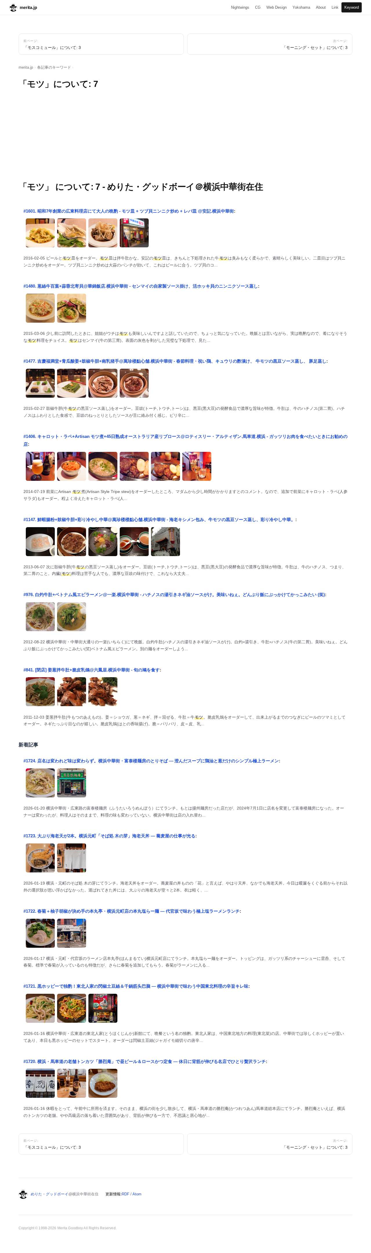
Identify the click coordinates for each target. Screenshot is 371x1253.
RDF (125, 1194)
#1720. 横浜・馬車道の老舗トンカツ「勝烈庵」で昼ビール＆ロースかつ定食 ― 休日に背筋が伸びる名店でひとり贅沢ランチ (144, 1061)
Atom (136, 1194)
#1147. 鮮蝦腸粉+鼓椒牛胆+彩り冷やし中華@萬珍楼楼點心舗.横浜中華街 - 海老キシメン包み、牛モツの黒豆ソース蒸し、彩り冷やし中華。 (159, 519)
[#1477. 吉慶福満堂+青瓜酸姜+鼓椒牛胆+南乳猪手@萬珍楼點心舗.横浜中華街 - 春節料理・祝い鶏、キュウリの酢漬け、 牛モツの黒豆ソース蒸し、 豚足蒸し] (40, 385)
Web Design (276, 7)
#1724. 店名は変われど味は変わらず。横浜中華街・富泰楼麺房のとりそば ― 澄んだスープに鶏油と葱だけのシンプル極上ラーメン (151, 760)
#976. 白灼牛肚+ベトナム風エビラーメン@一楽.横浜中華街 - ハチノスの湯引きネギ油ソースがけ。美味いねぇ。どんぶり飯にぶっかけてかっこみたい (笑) (174, 594)
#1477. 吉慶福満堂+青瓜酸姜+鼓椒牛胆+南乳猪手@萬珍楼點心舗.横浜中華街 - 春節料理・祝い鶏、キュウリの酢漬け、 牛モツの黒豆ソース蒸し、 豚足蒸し (174, 361)
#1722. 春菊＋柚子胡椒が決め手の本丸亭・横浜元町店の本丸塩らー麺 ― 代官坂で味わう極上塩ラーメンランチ (131, 911)
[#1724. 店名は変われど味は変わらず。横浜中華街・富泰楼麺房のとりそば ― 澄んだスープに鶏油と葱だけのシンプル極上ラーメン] (40, 784)
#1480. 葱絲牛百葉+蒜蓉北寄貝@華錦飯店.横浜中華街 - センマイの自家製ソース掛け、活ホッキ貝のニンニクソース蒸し (140, 286)
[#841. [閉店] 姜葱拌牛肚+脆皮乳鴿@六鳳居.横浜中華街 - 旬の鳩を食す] (40, 693)
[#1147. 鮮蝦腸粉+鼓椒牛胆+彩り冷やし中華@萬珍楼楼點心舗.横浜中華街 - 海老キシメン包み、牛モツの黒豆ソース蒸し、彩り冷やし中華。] (40, 543)
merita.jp (28, 7)
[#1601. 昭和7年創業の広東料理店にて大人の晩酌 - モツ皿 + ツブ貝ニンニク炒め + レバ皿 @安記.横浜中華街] (40, 234)
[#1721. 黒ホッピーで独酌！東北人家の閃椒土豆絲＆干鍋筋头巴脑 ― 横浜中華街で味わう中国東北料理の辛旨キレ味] (40, 1010)
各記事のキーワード (54, 67)
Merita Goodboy (70, 1228)
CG (258, 7)
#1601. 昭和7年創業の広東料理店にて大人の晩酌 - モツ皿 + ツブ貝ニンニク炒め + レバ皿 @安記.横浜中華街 (128, 211)
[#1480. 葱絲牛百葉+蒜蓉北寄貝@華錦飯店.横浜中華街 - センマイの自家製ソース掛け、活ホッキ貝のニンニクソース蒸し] (40, 310)
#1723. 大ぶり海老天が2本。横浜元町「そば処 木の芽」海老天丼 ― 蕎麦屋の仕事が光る (109, 835)
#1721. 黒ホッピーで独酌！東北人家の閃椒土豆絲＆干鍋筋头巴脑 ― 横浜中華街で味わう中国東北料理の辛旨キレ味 (135, 986)
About (321, 7)
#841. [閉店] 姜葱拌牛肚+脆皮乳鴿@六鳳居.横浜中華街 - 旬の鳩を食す (91, 669)
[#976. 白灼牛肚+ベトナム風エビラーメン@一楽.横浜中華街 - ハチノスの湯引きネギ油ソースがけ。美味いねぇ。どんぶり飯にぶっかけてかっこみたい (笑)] (40, 618)
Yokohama (301, 7)
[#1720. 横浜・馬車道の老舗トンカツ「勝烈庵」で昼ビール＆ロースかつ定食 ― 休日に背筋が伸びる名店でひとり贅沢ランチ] (40, 1085)
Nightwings (240, 7)
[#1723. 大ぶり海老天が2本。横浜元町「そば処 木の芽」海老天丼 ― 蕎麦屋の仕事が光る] (40, 859)
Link (335, 7)
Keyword (351, 7)
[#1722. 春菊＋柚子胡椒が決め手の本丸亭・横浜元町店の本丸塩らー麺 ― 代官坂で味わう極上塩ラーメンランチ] (40, 935)
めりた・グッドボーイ (49, 1194)
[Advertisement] (185, 137)
